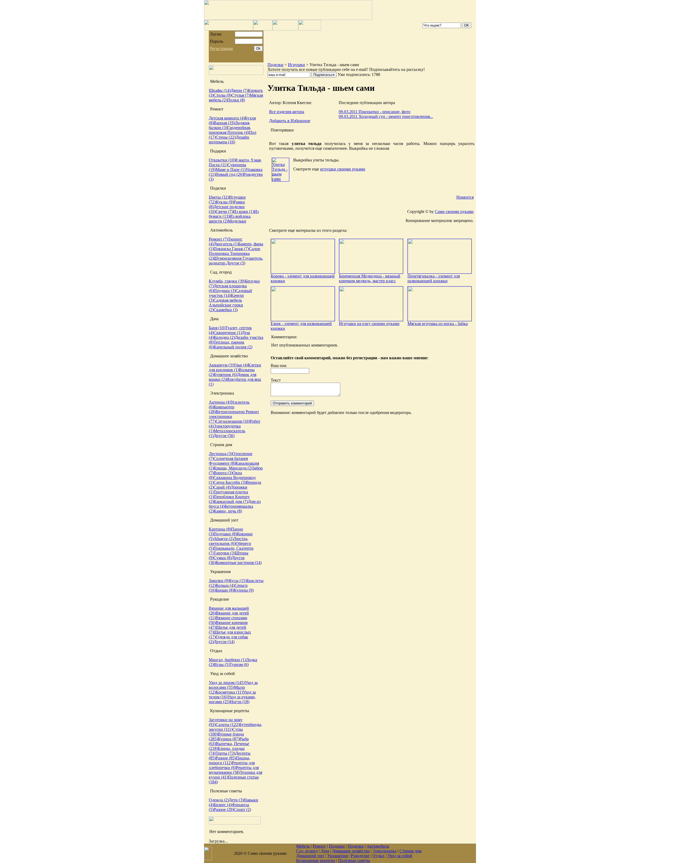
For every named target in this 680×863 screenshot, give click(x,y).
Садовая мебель (228, 300)
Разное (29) (224, 809)
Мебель (303, 846)
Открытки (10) (222, 160)
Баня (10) (217, 328)
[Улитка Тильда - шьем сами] (280, 179)
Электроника (385, 851)
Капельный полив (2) (233, 347)
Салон (254, 248)
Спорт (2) (242, 809)
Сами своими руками (454, 211)
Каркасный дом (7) (231, 501)
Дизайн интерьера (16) (229, 139)
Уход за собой (400, 855)
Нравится (465, 197)
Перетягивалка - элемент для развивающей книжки (433, 278)
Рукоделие (360, 855)
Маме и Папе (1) (230, 169)
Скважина (223, 477)
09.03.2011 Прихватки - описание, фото (374, 111)
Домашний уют (310, 855)
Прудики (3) (225, 290)
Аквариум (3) (221, 365)
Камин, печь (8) (228, 511)
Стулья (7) (240, 95)
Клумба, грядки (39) (227, 281)
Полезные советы (354, 860)
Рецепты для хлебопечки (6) (232, 765)
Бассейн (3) (236, 482)
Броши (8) (225, 590)
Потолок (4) (238, 132)
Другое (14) (224, 641)
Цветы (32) (219, 197)
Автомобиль (378, 846)
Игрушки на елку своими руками (369, 323)
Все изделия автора (286, 111)
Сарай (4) (222, 487)
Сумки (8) (223, 558)
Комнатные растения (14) (239, 562)
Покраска (223, 248)
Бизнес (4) (223, 804)
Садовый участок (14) (230, 293)
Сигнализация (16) (233, 421)
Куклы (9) (224, 202)
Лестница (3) (220, 453)
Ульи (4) (240, 365)
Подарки (337, 846)
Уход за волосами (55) (233, 685)
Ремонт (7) (218, 239)
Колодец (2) (224, 337)
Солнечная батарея (231, 458)
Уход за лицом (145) (227, 682)
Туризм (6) (239, 664)
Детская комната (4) (227, 118)
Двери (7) (239, 90)
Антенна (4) (220, 402)
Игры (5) (222, 664)
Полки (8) (236, 100)
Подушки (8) (225, 534)
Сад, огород (307, 851)
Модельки (237, 221)
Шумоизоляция (228, 258)
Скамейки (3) (226, 309)
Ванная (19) (224, 123)
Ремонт (319, 846)
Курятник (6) (225, 374)
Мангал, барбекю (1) (227, 659)
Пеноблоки (224, 496)
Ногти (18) (239, 701)
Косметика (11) (229, 692)
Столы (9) (222, 95)
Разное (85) (226, 758)
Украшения (337, 855)
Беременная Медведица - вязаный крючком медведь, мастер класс (369, 278)
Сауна (220, 482)
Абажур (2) (223, 538)
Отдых (378, 855)
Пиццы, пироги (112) (229, 760)
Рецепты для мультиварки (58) (234, 770)
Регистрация (221, 48)
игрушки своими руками (342, 169)
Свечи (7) (224, 211)
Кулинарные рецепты (315, 860)
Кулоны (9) (244, 590)
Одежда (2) (219, 800)
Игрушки (296, 64)
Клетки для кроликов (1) (235, 367)
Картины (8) (220, 529)
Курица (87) (228, 739)
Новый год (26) (229, 174)
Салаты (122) (227, 724)
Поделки (275, 64)
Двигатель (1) (226, 244)
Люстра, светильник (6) (228, 541)
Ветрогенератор (231, 411)
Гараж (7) (240, 248)
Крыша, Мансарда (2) (233, 468)
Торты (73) (225, 753)
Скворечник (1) (228, 332)
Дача (325, 851)
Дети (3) (236, 800)
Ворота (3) (223, 473)
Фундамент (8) (222, 463)
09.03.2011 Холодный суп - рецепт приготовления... (386, 116)
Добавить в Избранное (289, 120)
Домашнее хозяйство (351, 851)
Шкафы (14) (220, 90)
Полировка (219, 253)
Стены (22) (226, 137)
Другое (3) (235, 263)
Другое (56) (224, 435)
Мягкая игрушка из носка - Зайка (437, 323)
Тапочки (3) (224, 553)
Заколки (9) (219, 580)
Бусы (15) (237, 580)
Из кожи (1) (243, 211)
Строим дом (411, 851)
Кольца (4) (225, 585)
